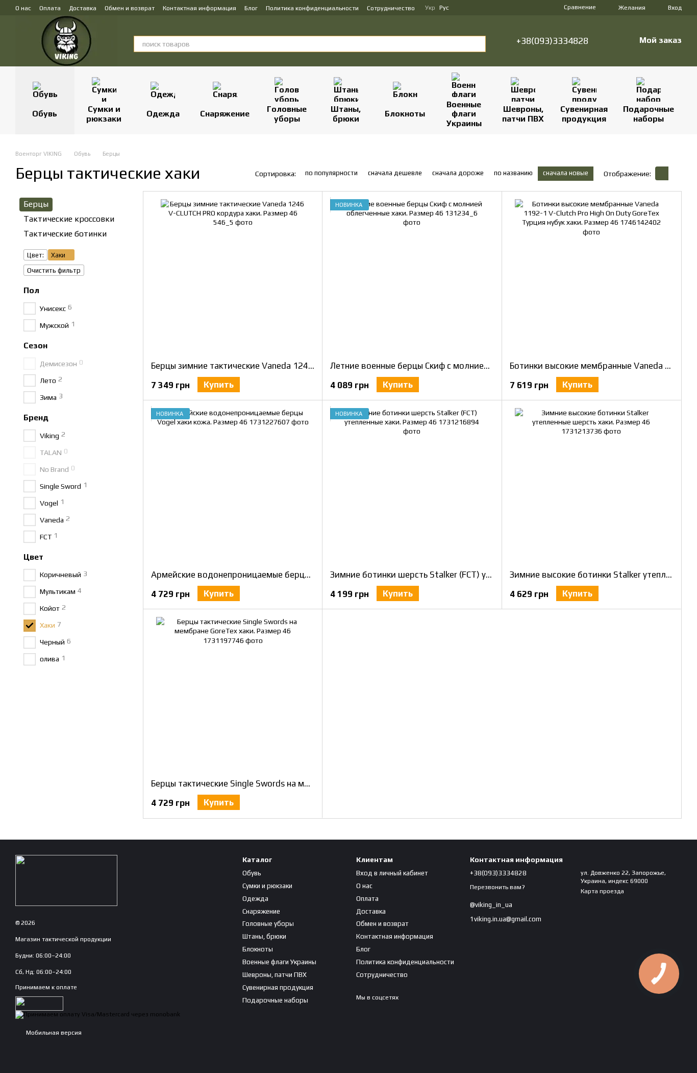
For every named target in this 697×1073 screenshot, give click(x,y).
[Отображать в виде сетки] (661, 173)
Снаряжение (225, 113)
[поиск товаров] (477, 44)
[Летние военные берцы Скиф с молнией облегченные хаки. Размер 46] (411, 275)
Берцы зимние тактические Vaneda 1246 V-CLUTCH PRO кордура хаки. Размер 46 (312, 366)
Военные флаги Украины (464, 114)
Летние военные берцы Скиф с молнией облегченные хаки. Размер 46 (469, 366)
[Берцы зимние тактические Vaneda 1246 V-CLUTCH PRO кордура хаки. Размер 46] (232, 275)
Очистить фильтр (54, 270)
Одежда (163, 113)
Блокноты (405, 113)
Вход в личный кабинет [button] (392, 873)
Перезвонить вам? (497, 887)
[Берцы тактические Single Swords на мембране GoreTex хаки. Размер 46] (232, 693)
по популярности (331, 173)
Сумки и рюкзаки (103, 113)
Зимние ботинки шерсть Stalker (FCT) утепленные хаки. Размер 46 (462, 574)
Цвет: (35, 255)
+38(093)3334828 (552, 40)
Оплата (50, 8)
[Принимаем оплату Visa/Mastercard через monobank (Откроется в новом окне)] (97, 1014)
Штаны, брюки (346, 113)
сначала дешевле (395, 173)
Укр (430, 8)
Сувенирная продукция (584, 113)
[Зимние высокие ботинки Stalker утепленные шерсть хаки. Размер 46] (591, 484)
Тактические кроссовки (68, 219)
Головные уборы (287, 113)
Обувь (44, 113)
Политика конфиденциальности (312, 8)
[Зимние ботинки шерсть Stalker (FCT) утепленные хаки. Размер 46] (411, 484)
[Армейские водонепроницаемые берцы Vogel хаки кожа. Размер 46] (232, 484)
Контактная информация (199, 8)
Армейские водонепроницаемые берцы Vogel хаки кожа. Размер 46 (287, 574)
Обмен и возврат (130, 8)
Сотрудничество (391, 8)
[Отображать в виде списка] (675, 173)
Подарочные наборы (648, 113)
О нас (23, 8)
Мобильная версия (53, 1032)
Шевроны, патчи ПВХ (523, 113)
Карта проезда (602, 891)
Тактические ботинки (65, 234)
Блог (251, 8)
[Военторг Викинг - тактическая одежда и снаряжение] (66, 880)
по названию (513, 173)
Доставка (82, 8)
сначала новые (565, 173)
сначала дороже (458, 173)
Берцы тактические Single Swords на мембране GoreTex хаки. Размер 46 (295, 783)
